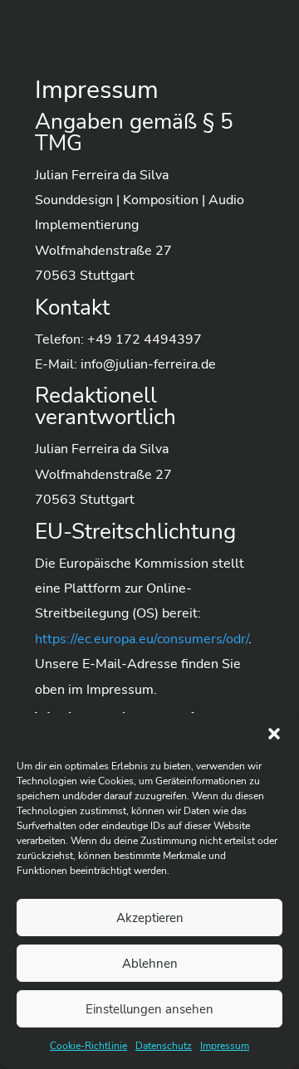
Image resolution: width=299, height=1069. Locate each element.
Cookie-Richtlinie (88, 1045)
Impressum (224, 1045)
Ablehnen (150, 963)
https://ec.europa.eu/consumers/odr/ (141, 639)
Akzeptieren (150, 918)
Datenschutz (163, 1045)
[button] (274, 733)
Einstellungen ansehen (149, 1009)
